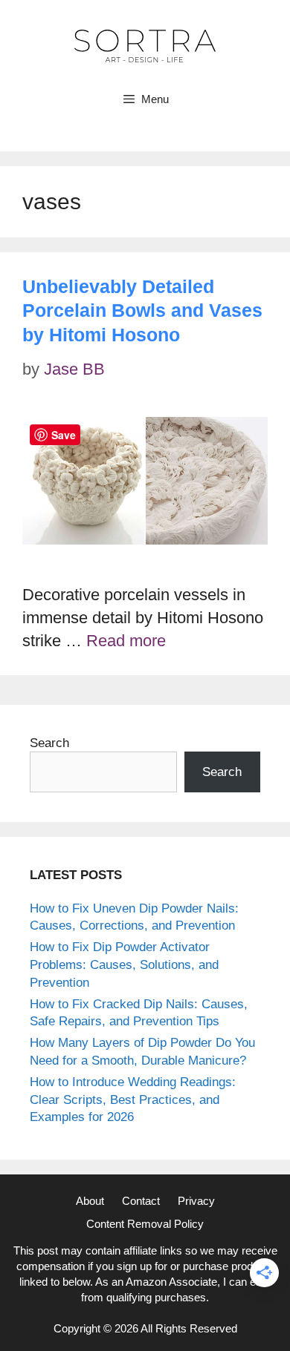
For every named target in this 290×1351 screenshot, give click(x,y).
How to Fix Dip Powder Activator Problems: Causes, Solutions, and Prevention (124, 965)
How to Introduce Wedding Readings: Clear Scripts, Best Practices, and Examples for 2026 (133, 1100)
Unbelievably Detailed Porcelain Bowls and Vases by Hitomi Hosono (142, 310)
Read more (126, 640)
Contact (141, 1200)
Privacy (196, 1200)
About (90, 1200)
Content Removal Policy (145, 1223)
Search (49, 743)
